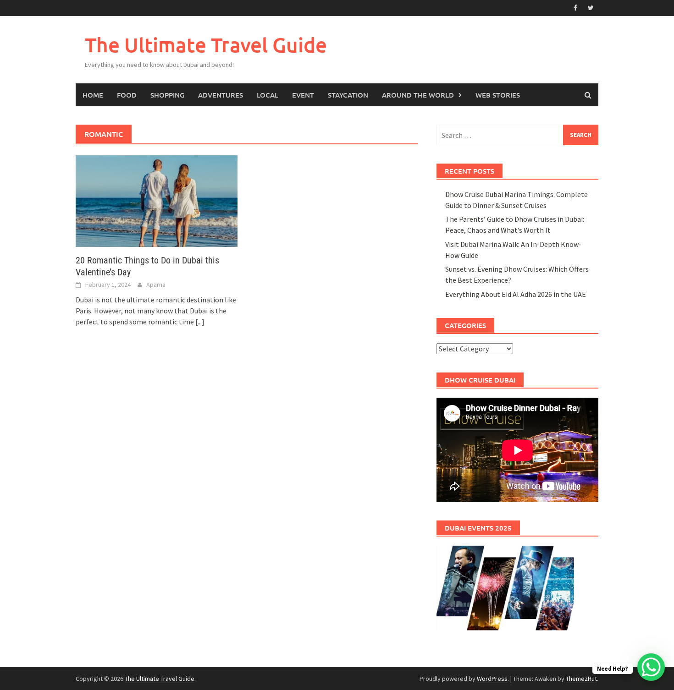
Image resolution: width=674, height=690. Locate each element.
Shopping (167, 94)
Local (267, 94)
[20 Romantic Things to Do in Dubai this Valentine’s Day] (157, 200)
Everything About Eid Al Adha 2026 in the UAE (515, 294)
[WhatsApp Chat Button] (651, 667)
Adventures (220, 94)
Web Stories (497, 94)
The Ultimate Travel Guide (206, 44)
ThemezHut (581, 678)
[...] (199, 321)
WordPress (492, 678)
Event (303, 94)
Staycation (348, 94)
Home (93, 94)
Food (127, 94)
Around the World (418, 94)
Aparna (156, 284)
